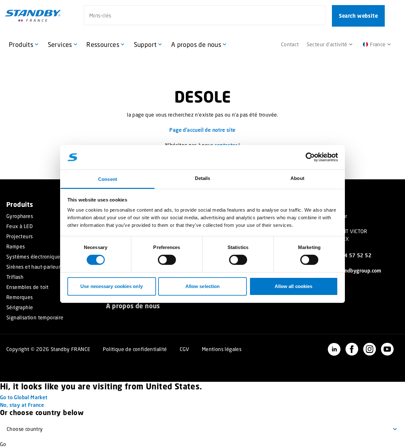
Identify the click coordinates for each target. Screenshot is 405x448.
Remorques (19, 297)
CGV (184, 349)
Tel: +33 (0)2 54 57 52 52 (339, 255)
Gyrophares (19, 216)
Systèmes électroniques (34, 256)
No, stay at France (22, 405)
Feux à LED (19, 226)
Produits (19, 204)
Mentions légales (221, 349)
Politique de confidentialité (135, 349)
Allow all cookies (294, 286)
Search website (358, 16)
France (377, 44)
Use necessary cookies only (111, 286)
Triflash (14, 276)
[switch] (167, 260)
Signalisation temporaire (35, 317)
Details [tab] (202, 178)
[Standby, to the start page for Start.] (33, 16)
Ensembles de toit (27, 287)
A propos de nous (133, 306)
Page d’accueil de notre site (202, 130)
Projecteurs (19, 236)
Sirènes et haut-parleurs (34, 266)
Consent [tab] (107, 179)
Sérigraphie (19, 307)
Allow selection (202, 286)
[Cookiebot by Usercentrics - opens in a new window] (310, 157)
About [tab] (297, 178)
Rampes (15, 246)
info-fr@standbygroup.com (350, 270)
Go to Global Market (23, 397)
